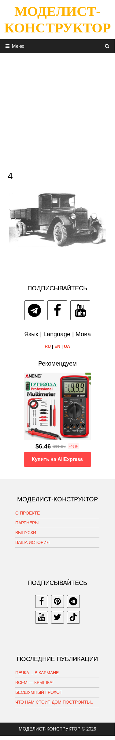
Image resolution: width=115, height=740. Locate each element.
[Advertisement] (57, 110)
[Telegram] (34, 310)
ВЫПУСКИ (25, 532)
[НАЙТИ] (107, 46)
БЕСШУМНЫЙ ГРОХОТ (38, 692)
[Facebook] (57, 310)
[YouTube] (80, 310)
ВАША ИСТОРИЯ (32, 542)
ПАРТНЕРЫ (27, 522)
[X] (57, 617)
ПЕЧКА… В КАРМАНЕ (37, 672)
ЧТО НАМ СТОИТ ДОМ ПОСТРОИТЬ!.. (54, 702)
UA (67, 346)
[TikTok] (73, 617)
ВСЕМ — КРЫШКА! (34, 682)
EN (57, 346)
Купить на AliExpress (57, 459)
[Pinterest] (57, 601)
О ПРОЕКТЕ (27, 513)
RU (48, 346)
